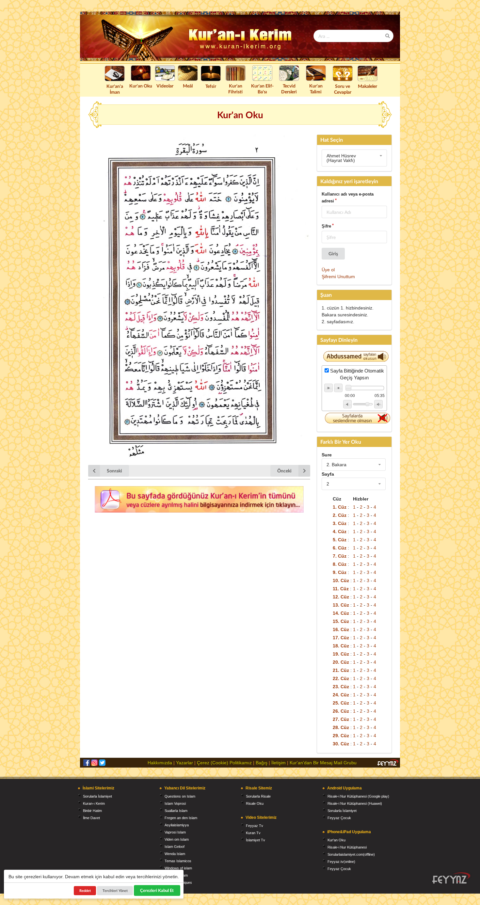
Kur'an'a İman (114, 89)
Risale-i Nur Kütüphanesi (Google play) (358, 796)
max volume (378, 404)
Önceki (284, 470)
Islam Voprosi (175, 803)
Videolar (164, 85)
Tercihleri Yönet (115, 890)
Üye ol (328, 269)
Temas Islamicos (178, 861)
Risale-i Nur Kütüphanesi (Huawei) (355, 803)
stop (338, 387)
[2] (354, 484)
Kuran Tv (253, 833)
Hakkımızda (160, 762)
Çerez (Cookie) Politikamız (224, 762)
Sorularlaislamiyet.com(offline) (351, 854)
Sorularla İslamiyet (97, 796)
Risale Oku (255, 803)
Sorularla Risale (258, 796)
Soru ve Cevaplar (342, 89)
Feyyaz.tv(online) (341, 862)
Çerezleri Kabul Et (157, 890)
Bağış (261, 762)
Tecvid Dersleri (289, 88)
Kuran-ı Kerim (94, 803)
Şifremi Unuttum (338, 276)
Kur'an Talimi (316, 88)
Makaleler (367, 86)
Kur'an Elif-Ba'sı (262, 88)
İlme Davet (91, 818)
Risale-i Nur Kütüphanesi (347, 847)
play (328, 387)
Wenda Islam (175, 854)
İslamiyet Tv (255, 840)
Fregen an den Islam (181, 818)
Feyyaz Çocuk (339, 818)
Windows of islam (178, 868)
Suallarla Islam (176, 811)
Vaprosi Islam (175, 832)
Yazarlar (184, 762)
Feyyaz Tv (254, 826)
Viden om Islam (177, 839)
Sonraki (114, 470)
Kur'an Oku (140, 85)
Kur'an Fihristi (235, 88)
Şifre (326, 226)
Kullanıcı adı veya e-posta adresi (348, 197)
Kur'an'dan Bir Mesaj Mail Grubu (323, 762)
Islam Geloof (174, 847)
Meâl (188, 85)
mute (347, 404)
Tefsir (210, 86)
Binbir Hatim (92, 811)
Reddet (85, 890)
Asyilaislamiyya (177, 825)
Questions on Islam (180, 796)
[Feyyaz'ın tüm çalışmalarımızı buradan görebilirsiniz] (451, 878)
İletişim (278, 762)
